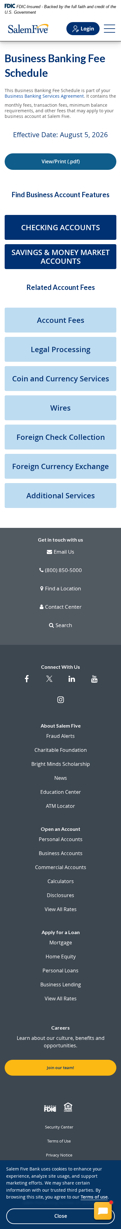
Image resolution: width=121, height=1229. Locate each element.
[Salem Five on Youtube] (94, 682)
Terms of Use (59, 1141)
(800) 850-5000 (63, 570)
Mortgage (60, 942)
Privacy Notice (59, 1155)
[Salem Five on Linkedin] (72, 682)
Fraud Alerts (60, 736)
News (60, 778)
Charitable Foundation (60, 750)
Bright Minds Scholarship (60, 764)
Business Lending (60, 984)
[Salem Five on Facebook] (27, 682)
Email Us (64, 552)
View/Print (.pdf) (61, 161)
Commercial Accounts (60, 867)
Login (87, 28)
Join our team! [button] (60, 1067)
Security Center (59, 1127)
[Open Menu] (109, 28)
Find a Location (63, 589)
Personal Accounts (61, 839)
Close (60, 1216)
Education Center (60, 792)
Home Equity (61, 956)
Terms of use (94, 1197)
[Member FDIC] (51, 1107)
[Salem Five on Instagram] (61, 703)
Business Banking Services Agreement (44, 96)
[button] (60, 227)
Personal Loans (60, 970)
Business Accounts (61, 853)
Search (64, 625)
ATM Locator (60, 806)
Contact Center (63, 607)
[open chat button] (103, 1211)
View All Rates (61, 909)
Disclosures (60, 895)
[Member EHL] (69, 1107)
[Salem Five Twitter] (49, 683)
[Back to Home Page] (28, 28)
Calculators (60, 881)
